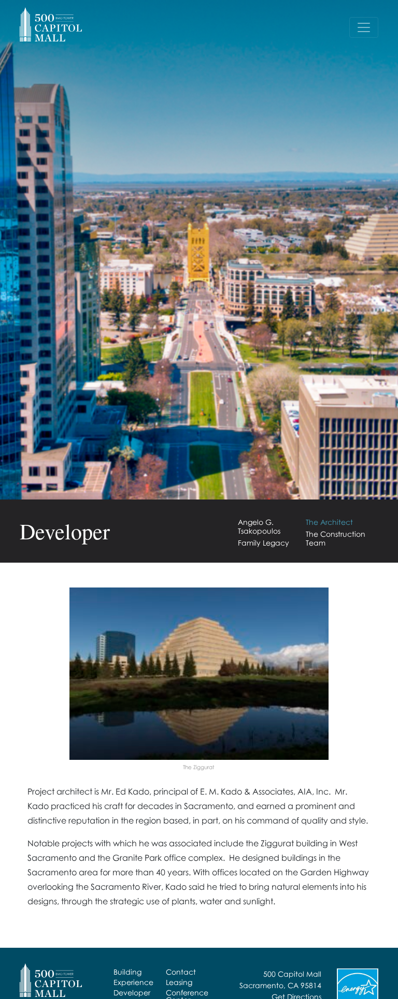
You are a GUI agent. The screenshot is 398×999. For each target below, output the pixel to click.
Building (127, 971)
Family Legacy (263, 542)
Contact (181, 971)
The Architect (329, 522)
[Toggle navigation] (363, 27)
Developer (131, 992)
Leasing (179, 982)
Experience (133, 982)
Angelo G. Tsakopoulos (259, 526)
